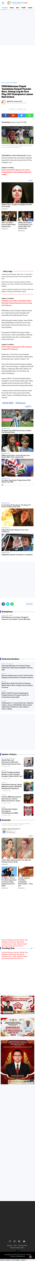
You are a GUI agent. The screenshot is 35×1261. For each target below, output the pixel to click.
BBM (4, 807)
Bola (17, 7)
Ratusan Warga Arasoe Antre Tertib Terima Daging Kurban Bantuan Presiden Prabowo (17, 676)
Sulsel (30, 7)
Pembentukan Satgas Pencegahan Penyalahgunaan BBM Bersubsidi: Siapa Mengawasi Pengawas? (10, 811)
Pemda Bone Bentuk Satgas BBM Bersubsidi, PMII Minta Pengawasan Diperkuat (12, 786)
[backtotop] (17, 1252)
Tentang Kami (22, 1245)
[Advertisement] (17, 27)
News (12, 7)
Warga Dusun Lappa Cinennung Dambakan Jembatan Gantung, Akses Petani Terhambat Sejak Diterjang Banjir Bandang (17, 284)
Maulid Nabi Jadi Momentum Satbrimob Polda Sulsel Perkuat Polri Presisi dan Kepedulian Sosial (11, 762)
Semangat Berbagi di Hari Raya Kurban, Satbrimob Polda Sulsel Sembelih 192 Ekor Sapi (17, 668)
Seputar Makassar (9, 758)
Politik (23, 7)
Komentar (29, 604)
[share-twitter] (7, 604)
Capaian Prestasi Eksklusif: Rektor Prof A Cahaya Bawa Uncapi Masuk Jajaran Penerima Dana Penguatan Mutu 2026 (17, 276)
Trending (5, 7)
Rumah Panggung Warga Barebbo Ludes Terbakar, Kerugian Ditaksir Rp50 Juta (12, 774)
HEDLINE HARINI (8, 403)
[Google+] (14, 115)
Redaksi (9, 1245)
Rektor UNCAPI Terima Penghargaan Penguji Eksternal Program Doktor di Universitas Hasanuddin (15, 695)
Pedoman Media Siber (17, 1247)
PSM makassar (20, 403)
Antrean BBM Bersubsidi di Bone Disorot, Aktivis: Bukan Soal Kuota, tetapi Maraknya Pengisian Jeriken (12, 799)
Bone (4, 770)
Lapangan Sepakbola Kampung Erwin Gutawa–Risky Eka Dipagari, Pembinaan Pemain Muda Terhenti (17, 290)
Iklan (15, 1245)
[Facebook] (6, 115)
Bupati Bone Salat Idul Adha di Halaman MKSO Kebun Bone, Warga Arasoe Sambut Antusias (17, 685)
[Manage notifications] (30, 1256)
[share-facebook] (3, 604)
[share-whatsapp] (12, 604)
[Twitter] (21, 115)
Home (3, 82)
